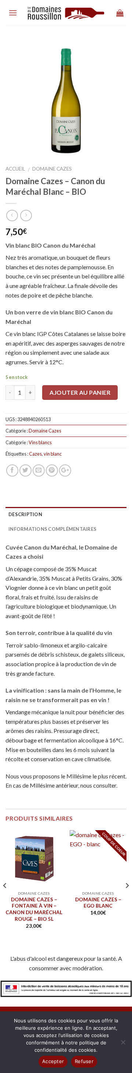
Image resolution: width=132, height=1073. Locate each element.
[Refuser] (122, 1044)
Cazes (35, 454)
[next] (127, 885)
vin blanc (53, 454)
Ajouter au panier (80, 392)
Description (25, 514)
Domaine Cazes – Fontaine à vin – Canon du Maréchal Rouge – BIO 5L (34, 909)
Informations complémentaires (52, 529)
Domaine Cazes (52, 169)
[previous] (5, 885)
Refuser (84, 1061)
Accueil (15, 169)
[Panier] (120, 13)
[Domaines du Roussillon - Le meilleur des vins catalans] (66, 13)
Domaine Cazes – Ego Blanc (98, 903)
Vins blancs (40, 442)
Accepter (53, 1061)
